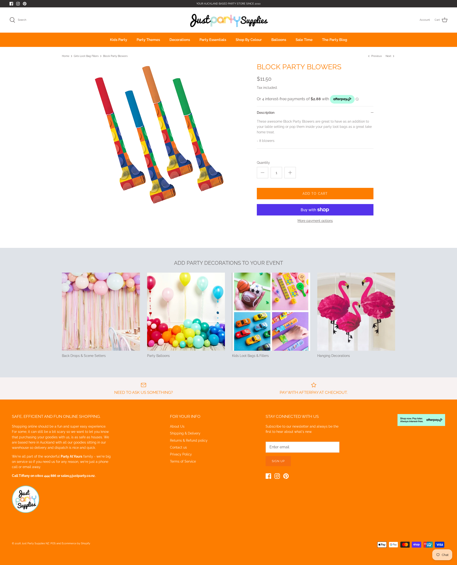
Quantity (263, 163)
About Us (177, 426)
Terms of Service (183, 461)
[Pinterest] (24, 3)
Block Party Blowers (115, 56)
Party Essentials (212, 40)
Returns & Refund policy (189, 440)
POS (53, 543)
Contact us (178, 447)
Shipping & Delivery (185, 433)
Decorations (179, 40)
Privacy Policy (181, 454)
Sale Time (304, 40)
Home (65, 56)
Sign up (278, 461)
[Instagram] (18, 3)
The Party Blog (334, 40)
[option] (158, 134)
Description (265, 113)
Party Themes (148, 40)
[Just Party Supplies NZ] (228, 20)
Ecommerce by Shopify (76, 543)
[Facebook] (11, 3)
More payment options (315, 221)
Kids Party (118, 40)
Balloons (278, 40)
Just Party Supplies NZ (35, 543)
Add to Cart (315, 193)
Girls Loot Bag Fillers (86, 56)
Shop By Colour (249, 40)
